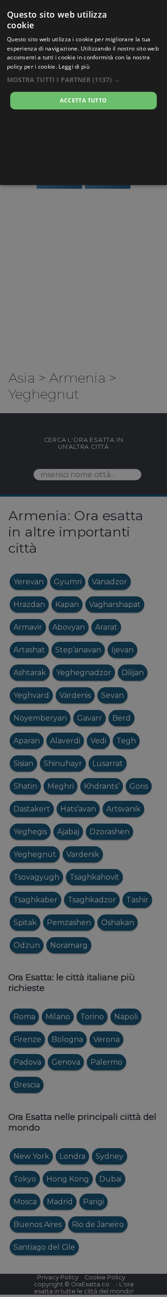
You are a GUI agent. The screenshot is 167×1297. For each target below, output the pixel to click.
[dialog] (83, 92)
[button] (83, 79)
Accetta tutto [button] (83, 100)
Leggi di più (74, 66)
